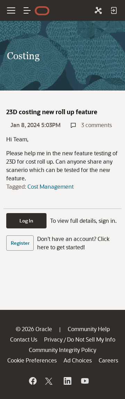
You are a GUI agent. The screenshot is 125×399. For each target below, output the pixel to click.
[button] (27, 10)
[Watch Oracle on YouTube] (84, 381)
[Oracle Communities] (98, 10)
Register (20, 243)
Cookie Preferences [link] (32, 360)
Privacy (53, 339)
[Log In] (113, 10)
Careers (108, 360)
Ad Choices (78, 360)
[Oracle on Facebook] (32, 381)
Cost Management (50, 186)
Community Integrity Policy (62, 349)
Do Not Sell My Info (91, 339)
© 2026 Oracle (34, 328)
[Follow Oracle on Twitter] (49, 381)
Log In (26, 220)
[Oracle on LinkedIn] (67, 381)
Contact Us (23, 339)
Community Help (89, 328)
